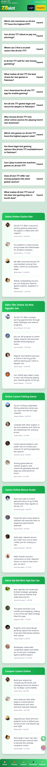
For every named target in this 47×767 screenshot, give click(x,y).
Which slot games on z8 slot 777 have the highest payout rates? (23, 134)
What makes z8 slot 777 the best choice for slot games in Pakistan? (23, 77)
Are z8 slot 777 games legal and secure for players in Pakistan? (23, 105)
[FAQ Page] (43, 738)
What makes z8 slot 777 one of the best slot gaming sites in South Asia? (23, 195)
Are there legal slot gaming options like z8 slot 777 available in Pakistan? (23, 149)
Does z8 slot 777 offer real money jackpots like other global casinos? (23, 178)
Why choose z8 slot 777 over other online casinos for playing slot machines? (23, 119)
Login (31, 7)
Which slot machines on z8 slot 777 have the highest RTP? (23, 22)
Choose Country (40, 2)
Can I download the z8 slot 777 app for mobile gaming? (23, 92)
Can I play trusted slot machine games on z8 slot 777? (23, 164)
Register (41, 7)
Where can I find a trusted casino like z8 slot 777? (23, 49)
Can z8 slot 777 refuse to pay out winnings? (23, 36)
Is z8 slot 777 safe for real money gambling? (23, 62)
